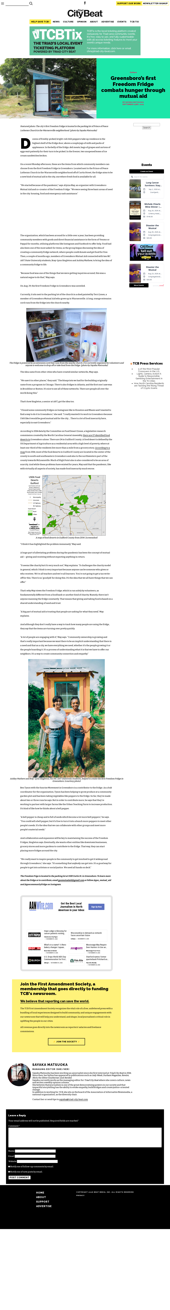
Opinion (82, 21)
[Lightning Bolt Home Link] (85, 4)
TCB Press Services (148, 363)
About (94, 21)
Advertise (107, 21)
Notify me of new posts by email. (26, 1172)
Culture (68, 21)
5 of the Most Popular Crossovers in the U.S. (149, 370)
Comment (14, 1126)
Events (121, 21)
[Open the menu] (2, 4)
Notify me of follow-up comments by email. (32, 1166)
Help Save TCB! (40, 21)
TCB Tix (134, 21)
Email (11, 1156)
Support (129, 3)
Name (11, 1151)
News (56, 21)
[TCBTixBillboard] (85, 54)
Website (12, 1161)
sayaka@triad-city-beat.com (73, 1099)
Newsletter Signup (155, 3)
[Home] (85, 14)
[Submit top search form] (31, 3)
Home (40, 1192)
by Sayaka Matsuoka (133, 102)
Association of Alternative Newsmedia (110, 1092)
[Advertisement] (146, 426)
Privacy (80, 1195)
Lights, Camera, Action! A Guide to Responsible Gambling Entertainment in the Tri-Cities (149, 377)
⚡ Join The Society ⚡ (66, 1041)
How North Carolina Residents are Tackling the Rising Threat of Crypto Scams (149, 385)
